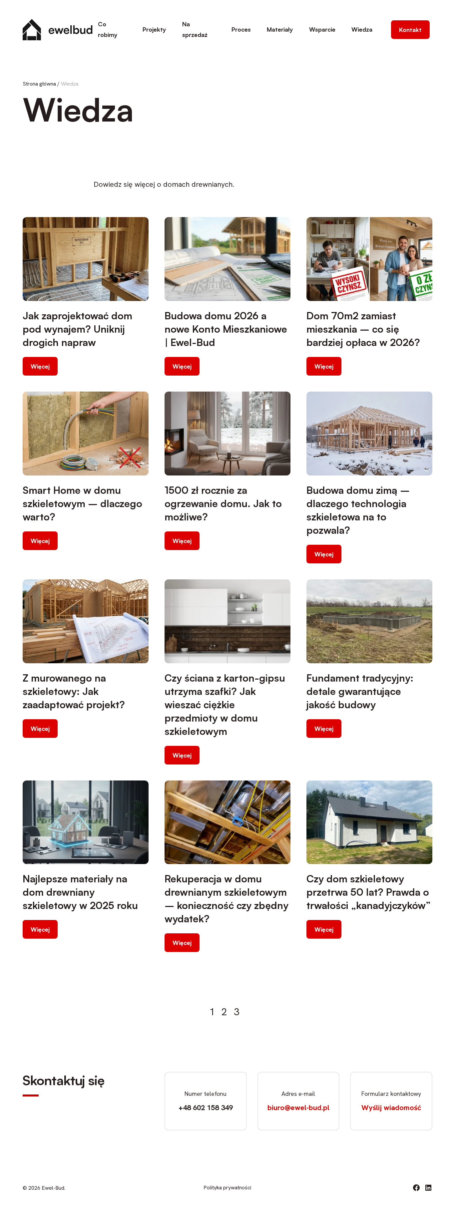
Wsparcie (322, 29)
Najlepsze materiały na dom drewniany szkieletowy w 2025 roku (80, 891)
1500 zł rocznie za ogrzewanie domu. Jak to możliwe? (223, 503)
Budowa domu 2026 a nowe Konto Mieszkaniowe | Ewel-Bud (226, 328)
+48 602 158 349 (206, 1107)
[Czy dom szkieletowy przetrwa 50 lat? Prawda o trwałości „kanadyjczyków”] (369, 822)
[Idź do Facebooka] (416, 1188)
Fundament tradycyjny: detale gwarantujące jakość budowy (359, 691)
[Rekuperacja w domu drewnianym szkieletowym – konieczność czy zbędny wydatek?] (227, 822)
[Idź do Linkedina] (428, 1188)
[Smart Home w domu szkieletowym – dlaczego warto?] (86, 433)
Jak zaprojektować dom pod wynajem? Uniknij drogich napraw (77, 328)
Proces (241, 29)
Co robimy (108, 29)
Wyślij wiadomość (391, 1107)
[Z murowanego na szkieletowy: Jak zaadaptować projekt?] (86, 621)
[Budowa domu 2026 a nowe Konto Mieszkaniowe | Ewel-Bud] (227, 259)
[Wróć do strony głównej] (58, 29)
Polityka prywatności (227, 1187)
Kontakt (410, 29)
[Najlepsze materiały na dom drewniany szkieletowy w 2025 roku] (86, 822)
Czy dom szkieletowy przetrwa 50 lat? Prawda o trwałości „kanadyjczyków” (368, 891)
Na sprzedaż (195, 29)
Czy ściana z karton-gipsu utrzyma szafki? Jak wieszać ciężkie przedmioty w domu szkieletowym (225, 704)
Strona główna (39, 83)
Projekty (154, 29)
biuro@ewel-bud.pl (298, 1107)
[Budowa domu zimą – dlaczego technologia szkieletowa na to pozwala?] (369, 433)
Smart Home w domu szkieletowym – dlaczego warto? (82, 503)
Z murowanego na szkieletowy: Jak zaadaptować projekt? (74, 691)
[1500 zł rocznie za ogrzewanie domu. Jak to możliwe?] (227, 433)
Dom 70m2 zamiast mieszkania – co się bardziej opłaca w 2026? (363, 328)
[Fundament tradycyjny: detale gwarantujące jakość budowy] (369, 621)
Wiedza (361, 29)
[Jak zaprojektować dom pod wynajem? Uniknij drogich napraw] (86, 259)
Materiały (280, 29)
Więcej (40, 366)
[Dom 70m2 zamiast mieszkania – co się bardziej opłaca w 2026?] (369, 259)
